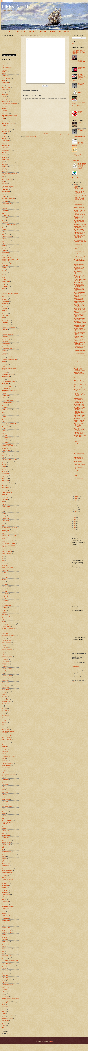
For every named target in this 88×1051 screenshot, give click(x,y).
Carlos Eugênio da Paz (6, 203)
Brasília (3, 181)
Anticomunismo (5, 121)
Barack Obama (5, 157)
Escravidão (4, 393)
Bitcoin (3, 168)
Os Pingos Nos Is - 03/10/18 (80, 418)
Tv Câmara (4, 993)
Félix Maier (4, 428)
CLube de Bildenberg (6, 240)
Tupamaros (4, 991)
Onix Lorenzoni (5, 784)
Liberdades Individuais (6, 643)
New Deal (4, 758)
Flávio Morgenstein (6, 440)
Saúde (3, 923)
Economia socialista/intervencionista (9, 359)
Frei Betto (4, 454)
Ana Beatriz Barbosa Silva (7, 111)
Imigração (4, 533)
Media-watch (4, 708)
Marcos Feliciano (5, 687)
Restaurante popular (6, 873)
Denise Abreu (4, 308)
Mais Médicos (5, 678)
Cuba (3, 290)
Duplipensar (4, 350)
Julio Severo (4, 610)
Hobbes (3, 513)
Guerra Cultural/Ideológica (7, 492)
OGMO (3, 777)
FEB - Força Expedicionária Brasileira (9, 423)
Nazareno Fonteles (6, 747)
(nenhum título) (76, 64)
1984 (3, 65)
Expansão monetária (6, 418)
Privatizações (4, 839)
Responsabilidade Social (7, 872)
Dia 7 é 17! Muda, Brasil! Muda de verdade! (79, 450)
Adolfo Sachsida (5, 82)
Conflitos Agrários (5, 252)
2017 (75, 514)
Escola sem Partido (6, 391)
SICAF (3, 936)
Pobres (3, 826)
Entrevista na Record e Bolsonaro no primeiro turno (79, 315)
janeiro (76, 511)
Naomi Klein (4, 746)
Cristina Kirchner (5, 283)
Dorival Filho (4, 345)
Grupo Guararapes (5, 487)
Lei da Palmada (5, 629)
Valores (3, 1004)
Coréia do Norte (5, 267)
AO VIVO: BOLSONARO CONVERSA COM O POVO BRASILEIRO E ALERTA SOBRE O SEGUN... (79, 100)
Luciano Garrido (5, 659)
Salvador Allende (5, 918)
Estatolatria (4, 407)
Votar (73, 665)
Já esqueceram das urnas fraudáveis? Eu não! (79, 402)
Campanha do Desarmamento (8, 192)
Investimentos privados (6, 553)
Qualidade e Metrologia (6, 851)
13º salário (4, 63)
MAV (3, 705)
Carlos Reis (4, 208)
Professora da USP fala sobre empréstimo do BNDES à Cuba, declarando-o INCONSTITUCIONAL (79, 59)
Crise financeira (5, 277)
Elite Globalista (5, 372)
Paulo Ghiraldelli (5, 801)
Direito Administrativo (6, 318)
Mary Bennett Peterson (6, 701)
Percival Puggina (5, 811)
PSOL (3, 847)
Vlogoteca (4, 1013)
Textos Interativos (5, 970)
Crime (3, 276)
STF (3, 953)
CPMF (3, 274)
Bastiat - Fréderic (5, 159)
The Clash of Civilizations (7, 972)
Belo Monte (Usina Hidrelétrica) (8, 162)
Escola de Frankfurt (6, 388)
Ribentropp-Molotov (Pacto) (7, 879)
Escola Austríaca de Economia (8, 386)
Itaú (3, 561)
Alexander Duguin (5, 98)
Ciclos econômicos (6, 234)
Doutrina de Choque (6, 346)
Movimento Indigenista (6, 737)
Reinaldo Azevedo (5, 861)
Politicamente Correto (6, 832)
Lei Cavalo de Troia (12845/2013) (8, 628)
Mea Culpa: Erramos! (80, 112)
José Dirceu (4, 598)
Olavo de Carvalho (5, 781)
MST (3, 744)
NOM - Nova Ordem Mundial (7, 763)
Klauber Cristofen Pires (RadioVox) (9, 623)
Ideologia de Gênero (6, 529)
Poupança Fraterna (6, 835)
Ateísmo (3, 143)
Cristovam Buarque (6, 286)
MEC (3, 706)
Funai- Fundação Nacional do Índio (9, 459)
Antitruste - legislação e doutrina (8, 123)
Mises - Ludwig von (6, 729)
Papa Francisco (5, 797)
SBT (3, 925)
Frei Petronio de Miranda (7, 455)
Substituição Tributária (6, 957)
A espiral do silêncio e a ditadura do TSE (79, 205)
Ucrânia (3, 994)
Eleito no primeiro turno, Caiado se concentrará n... (79, 221)
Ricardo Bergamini (5, 883)
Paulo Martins (5, 804)
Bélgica (3, 161)
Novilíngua (4, 768)
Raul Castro (4, 858)
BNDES (3, 176)
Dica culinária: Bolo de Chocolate (78, 136)
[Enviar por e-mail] (42, 86)
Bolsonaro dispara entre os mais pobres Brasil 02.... (79, 464)
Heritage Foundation (6, 506)
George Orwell (5, 471)
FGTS (3, 433)
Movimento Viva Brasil (6, 742)
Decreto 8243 (4, 299)
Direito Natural (5, 331)
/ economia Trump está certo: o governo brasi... (79, 421)
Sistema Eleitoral (5, 943)
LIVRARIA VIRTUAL (19, 32)
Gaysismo (4, 466)
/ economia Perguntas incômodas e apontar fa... (80, 337)
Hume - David (4, 522)
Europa (3, 414)
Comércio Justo (5, 247)
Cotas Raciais (5, 272)
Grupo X (3, 488)
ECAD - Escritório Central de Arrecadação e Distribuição (7, 355)
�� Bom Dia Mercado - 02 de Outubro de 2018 (79, 458)
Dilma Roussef (5, 315)
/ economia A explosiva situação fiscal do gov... (79, 302)
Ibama (3, 525)
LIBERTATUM (15, 6)
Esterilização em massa (7, 409)
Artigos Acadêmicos (6, 140)
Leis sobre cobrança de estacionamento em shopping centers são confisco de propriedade (82, 166)
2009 (75, 529)
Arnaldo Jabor (5, 136)
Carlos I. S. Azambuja (6, 206)
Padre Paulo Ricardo (6, 790)
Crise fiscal (4, 279)
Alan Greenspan (5, 91)
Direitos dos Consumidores (7, 334)
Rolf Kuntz (4, 899)
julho (76, 500)
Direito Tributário (5, 332)
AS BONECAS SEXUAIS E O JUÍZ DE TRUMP (79, 416)
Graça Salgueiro (5, 482)
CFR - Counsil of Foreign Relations (9, 224)
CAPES (3, 194)
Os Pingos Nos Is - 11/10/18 (80, 195)
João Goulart (4, 588)
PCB (3, 808)
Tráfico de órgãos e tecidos (7, 984)
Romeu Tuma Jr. (5, 901)
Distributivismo (5, 336)
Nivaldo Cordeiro (5, 761)
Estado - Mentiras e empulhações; (9, 400)
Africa (3, 85)
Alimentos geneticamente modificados (9, 103)
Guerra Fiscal (4, 494)
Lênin (3, 631)
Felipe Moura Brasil (6, 426)
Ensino (3, 379)
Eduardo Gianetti (5, 363)
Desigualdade (4, 310)
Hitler (3, 511)
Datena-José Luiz (5, 298)
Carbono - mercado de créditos (8, 199)
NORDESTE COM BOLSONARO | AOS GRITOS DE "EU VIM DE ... (80, 374)
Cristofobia (4, 284)
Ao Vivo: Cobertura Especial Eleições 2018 (80, 280)
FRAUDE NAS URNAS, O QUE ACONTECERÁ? (79, 230)
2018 (75, 184)
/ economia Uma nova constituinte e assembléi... (78, 446)
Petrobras (4, 815)
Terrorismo (4, 968)
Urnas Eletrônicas (5, 996)
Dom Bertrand (5, 341)
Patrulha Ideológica (6, 799)
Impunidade (4, 537)
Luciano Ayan (4, 657)
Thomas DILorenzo (6, 973)
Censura (3, 220)
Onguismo (4, 782)
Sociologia (4, 950)
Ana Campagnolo (5, 113)
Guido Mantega (5, 499)
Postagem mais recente (27, 134)
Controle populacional (6, 263)
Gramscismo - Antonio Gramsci (8, 483)
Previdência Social (5, 837)
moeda (3, 734)
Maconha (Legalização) (6, 677)
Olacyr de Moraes (5, 779)
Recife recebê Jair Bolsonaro (80, 366)
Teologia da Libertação (6, 963)
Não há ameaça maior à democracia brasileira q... (79, 350)
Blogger (51, 1041)
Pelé (3, 810)
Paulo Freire (4, 803)
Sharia (3, 934)
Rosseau (4, 911)
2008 (75, 531)
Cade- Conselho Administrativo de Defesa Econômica (9, 187)
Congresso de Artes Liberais (7, 254)
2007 (75, 532)
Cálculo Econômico (6, 191)
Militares (3, 724)
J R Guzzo (4, 568)
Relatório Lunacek (5, 865)
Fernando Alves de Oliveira (7, 432)
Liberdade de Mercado (6, 642)
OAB (3, 772)
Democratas (4, 306)
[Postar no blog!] (43, 86)
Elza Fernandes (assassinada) (8, 374)
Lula (3, 673)
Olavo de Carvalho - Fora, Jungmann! (79, 208)
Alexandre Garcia (5, 99)
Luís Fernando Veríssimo (7, 668)
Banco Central (5, 154)
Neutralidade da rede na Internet (8, 756)
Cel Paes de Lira (5, 215)
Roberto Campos (5, 889)
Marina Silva (4, 692)
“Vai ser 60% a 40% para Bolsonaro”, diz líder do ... (80, 214)
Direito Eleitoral (5, 329)
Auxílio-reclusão (5, 148)
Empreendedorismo (6, 376)
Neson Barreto (5, 754)
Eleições (4, 371)
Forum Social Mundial (6, 450)
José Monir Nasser (6, 603)
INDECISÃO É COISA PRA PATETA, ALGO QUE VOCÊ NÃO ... (79, 305)
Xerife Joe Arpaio (5, 1020)
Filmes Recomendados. (6, 437)
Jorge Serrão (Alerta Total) (7, 595)
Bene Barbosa (5, 166)
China (3, 233)
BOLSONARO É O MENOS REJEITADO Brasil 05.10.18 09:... (79, 343)
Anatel (3, 118)
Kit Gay (3, 621)
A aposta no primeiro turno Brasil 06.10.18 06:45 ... (79, 319)
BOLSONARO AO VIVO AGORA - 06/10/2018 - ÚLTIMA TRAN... (79, 285)
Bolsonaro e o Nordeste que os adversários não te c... (80, 356)
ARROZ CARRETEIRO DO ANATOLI (81, 124)
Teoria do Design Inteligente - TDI (8, 965)
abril (76, 505)
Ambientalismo (5, 110)
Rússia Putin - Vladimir (6, 915)
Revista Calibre (5, 875)
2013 (75, 521)
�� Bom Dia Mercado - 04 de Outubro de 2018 (79, 399)
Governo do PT (5, 478)
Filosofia (3, 439)
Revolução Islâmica (6, 877)
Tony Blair (4, 980)
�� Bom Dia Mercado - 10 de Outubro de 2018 (79, 233)
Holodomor (4, 515)
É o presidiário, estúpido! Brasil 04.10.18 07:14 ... (79, 405)
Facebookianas (5, 419)
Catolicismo (4, 212)
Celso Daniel (4, 217)
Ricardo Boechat (5, 885)
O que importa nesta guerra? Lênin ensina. (80, 296)
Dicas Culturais (5, 313)
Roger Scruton (5, 896)
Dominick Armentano (6, 343)
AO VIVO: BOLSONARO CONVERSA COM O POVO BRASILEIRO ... (79, 198)
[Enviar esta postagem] (40, 85)
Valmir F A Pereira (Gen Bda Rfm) (8, 1002)
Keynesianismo (5, 617)
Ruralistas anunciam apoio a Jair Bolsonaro (80, 436)
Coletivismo (4, 243)
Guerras (3, 495)
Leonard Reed (5, 633)
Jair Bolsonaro (5, 570)
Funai (3, 457)
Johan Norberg (5, 589)
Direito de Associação (6, 322)
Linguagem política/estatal (7, 649)
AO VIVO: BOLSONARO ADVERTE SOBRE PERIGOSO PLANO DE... (80, 192)
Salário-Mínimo (5, 916)
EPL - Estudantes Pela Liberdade (8, 381)
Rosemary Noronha (6, 909)
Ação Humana (5, 75)
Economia (4, 357)
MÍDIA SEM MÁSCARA (66, 32)
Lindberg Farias (5, 647)
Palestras (4, 794)
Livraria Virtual (5, 650)
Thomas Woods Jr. (6, 977)
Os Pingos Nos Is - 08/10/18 (80, 253)
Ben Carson (4, 164)
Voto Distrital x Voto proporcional (8, 1015)
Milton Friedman (5, 725)
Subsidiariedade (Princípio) (7, 955)
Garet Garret (4, 462)
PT (2, 849)
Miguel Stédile (5, 722)
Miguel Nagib (4, 720)
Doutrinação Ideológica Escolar (8, 348)
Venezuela (4, 1009)
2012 (75, 523)
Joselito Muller (5, 607)
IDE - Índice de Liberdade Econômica (9, 527)
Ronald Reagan (5, 902)
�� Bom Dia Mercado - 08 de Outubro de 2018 (79, 257)
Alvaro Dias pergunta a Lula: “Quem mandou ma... (80, 299)
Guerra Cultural (5, 490)
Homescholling (5, 516)
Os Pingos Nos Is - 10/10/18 (80, 224)
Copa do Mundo (5, 265)
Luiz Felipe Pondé (5, 670)
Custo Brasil (4, 291)
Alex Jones (4, 96)
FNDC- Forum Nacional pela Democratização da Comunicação (8, 445)
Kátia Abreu (4, 614)
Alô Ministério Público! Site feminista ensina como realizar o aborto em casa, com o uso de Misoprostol (78, 142)
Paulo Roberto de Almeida (7, 806)
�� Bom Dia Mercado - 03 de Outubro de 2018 (79, 433)
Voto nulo (4, 1016)
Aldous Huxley (5, 94)
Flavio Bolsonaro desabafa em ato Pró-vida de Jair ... (80, 493)
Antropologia (4, 125)
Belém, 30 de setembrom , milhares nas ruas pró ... (79, 481)
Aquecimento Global (6, 131)
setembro (77, 496)
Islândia (3, 560)
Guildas (3, 501)
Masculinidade (5, 703)
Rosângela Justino (5, 908)
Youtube (3, 1025)
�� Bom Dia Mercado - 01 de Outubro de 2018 (79, 478)
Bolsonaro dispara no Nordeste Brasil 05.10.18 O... (80, 329)
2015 (75, 517)
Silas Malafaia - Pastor (6, 937)
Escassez (4, 384)
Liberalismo (4, 638)
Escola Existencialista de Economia (9, 390)
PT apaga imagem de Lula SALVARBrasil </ (79, 211)
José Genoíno (5, 600)
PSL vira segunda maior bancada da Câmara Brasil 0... (79, 268)
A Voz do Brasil (5, 68)
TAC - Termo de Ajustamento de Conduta (10, 960)
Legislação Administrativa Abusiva (9, 624)
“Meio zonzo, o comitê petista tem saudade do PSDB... (79, 412)
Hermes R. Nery (5, 508)
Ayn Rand (4, 152)
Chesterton (4, 229)
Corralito (3, 269)
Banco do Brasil (5, 155)
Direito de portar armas (6, 324)
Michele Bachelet (5, 719)
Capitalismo (4, 196)
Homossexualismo (5, 518)
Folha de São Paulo (6, 447)
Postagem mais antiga (63, 134)
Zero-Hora (4, 1027)
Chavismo (4, 226)
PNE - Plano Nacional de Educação (9, 825)
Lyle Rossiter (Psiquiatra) (7, 675)
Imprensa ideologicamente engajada (9, 535)
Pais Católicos (5, 792)
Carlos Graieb (4, 205)
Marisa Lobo (4, 694)
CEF (3, 213)
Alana (3, 92)
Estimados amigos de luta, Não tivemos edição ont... (80, 241)
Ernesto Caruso (5, 383)
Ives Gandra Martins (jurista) (7, 567)
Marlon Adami (4, 696)
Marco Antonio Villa (6, 684)
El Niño (3, 366)
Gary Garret (4, 464)
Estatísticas (4, 405)
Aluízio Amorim (5, 104)
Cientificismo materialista (7, 236)
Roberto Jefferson (5, 890)
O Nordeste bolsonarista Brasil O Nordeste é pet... (80, 265)
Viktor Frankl (4, 1011)
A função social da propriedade (78, 177)
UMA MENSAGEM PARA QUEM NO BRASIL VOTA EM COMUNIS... (80, 236)
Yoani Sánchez (5, 1023)
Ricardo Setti (4, 887)
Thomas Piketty (5, 975)
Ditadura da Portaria (6, 338)
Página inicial (45, 134)
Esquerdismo (4, 397)
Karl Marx (4, 612)
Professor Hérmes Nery (6, 840)
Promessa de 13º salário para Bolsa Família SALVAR (79, 217)
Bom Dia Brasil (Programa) (7, 179)
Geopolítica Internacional (7, 469)
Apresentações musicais (7, 129)
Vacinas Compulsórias (6, 1001)
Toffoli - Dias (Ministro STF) (7, 979)
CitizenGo (4, 238)
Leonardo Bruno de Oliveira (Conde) (9, 635)
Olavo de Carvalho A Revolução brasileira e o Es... (79, 467)
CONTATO (7, 32)
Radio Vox (4, 856)
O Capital (4, 770)
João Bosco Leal (5, 586)
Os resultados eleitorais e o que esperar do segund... (79, 251)
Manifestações (5, 680)
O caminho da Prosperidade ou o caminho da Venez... (80, 387)
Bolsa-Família (5, 177)
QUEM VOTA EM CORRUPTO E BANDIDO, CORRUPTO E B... (79, 473)
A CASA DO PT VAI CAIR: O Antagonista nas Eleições (79, 408)
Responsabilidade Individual (7, 870)
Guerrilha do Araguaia (6, 497)
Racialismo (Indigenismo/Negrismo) (9, 854)
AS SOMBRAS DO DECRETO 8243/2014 (81, 91)
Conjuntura (4, 255)
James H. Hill (4, 572)
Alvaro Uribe (4, 106)
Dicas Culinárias (5, 311)
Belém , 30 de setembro (79, 487)
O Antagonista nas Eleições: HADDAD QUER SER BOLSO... (80, 188)
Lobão (3, 654)
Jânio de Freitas (5, 577)
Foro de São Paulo (5, 448)
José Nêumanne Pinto (6, 605)
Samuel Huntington (6, 920)
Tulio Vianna (4, 989)
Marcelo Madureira (5, 682)
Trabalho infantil (5, 982)
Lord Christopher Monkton (7, 656)
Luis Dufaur (4, 666)
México (3, 717)
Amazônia (4, 108)
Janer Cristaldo (5, 575)
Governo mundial (5, 480)
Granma (3, 485)
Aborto (3, 73)
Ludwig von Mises (5, 661)
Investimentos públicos (6, 555)
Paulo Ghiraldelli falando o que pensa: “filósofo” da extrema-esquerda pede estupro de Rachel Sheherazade (79, 52)
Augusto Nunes (5, 147)
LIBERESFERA (33, 32)
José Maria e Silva (5, 602)
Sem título (76, 254)
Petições (4, 813)
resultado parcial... (76, 666)
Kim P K (3, 619)
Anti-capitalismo (5, 119)
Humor (3, 523)
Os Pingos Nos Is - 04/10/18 (80, 361)
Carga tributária (5, 201)
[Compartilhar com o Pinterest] (47, 86)
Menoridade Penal (5, 710)
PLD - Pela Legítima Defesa (7, 820)
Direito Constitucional (6, 320)
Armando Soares (5, 134)
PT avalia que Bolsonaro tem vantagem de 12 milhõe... (79, 381)
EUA (3, 412)
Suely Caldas (4, 958)
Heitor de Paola (5, 504)
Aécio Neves (4, 84)
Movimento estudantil (6, 735)
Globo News (4, 476)
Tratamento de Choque (6, 987)
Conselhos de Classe (6, 257)
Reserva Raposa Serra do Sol (8, 868)
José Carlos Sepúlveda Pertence (8, 596)
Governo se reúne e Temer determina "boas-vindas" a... (79, 390)
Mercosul (4, 713)
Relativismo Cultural (6, 863)
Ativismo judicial (5, 145)
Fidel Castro (4, 435)
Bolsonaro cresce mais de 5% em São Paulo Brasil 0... (79, 440)
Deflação (4, 305)
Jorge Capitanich (5, 593)
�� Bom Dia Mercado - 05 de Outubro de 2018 (79, 347)
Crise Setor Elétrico (6, 281)
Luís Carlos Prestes (6, 664)
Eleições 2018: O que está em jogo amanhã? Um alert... (79, 289)
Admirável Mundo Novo (6, 78)
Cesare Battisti (5, 222)
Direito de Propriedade (6, 325)
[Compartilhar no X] (45, 86)
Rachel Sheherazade (6, 853)
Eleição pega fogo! (78, 461)
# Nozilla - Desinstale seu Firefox (8, 62)
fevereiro (76, 509)
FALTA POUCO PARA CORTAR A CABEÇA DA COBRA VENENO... (79, 260)
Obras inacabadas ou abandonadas (9, 774)
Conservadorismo (5, 262)
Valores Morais (5, 1006)
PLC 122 (4, 818)
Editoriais (4, 361)
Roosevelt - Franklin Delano (7, 906)
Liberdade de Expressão (7, 640)
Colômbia (4, 245)
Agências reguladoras (6, 87)
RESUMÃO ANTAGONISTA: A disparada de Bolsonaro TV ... (80, 322)
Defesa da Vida (5, 303)
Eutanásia (4, 416)
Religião (3, 866)
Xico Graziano (5, 1022)
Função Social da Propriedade (8, 461)
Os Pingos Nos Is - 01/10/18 (80, 470)
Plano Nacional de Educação (8, 817)
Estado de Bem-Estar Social (7, 402)
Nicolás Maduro (5, 760)
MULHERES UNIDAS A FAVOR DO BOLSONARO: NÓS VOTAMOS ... (79, 425)
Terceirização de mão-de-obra (8, 966)
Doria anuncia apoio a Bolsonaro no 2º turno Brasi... (79, 272)
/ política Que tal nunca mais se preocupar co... (80, 227)
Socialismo (4, 946)
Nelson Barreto (5, 749)
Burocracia (4, 184)
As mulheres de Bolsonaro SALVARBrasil (79, 340)
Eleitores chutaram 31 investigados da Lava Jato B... (80, 247)
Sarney (3, 922)
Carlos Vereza (5, 210)
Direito (3, 317)
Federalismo (4, 425)
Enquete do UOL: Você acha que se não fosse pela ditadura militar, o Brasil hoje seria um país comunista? (79, 107)
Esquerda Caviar (5, 395)
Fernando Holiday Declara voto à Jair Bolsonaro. (79, 326)
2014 (75, 519)
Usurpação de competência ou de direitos (10, 998)
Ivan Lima (4, 563)
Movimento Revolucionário (7, 740)
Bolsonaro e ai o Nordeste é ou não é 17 (79, 378)
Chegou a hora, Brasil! (78, 282)
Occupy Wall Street (6, 775)
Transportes (4, 986)
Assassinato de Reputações (7, 141)
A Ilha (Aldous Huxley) (6, 67)
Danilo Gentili (4, 296)
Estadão (3, 398)
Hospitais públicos (5, 520)
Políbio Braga (4, 828)
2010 (75, 527)
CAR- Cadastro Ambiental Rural (8, 198)
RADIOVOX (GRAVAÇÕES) (48, 32)
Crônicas (4, 288)
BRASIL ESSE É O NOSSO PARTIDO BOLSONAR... (80, 312)
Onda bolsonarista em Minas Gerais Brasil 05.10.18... (80, 353)
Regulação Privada (6, 860)
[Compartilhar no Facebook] (46, 86)
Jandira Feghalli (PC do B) (7, 574)
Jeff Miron (4, 581)
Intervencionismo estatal (7, 551)
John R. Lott (4, 591)
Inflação (3, 541)
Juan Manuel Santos (6, 609)
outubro (76, 186)
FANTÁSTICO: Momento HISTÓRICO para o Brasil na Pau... (80, 490)
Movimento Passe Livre (6, 739)
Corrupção (4, 270)
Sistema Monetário (6, 944)
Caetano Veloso (5, 189)
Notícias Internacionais (6, 765)
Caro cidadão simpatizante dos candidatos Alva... (79, 454)
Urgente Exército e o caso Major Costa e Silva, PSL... (79, 333)
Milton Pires (4, 727)
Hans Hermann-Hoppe (6, 502)
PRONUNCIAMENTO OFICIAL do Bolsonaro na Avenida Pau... (80, 484)
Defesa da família (5, 301)
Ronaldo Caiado (5, 904)
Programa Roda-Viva (6, 844)
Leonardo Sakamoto (6, 636)
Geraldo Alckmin (5, 473)
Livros (3, 652)
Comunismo (4, 250)
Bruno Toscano (5, 183)
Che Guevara (4, 227)
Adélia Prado (4, 77)
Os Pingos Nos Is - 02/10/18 (80, 443)
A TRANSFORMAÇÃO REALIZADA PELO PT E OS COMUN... (80, 394)
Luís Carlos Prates (5, 663)
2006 (75, 534)
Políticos (4, 833)
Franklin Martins (5, 452)
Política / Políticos (5, 830)
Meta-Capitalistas (5, 715)
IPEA (3, 558)
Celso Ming (4, 219)
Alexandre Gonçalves (6, 101)
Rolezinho (4, 897)
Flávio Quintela (5, 442)
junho (76, 502)
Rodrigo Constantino (6, 894)
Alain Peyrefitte (5, 89)
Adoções (4, 80)
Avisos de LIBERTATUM (7, 150)
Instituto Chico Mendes (6, 548)
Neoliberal (4, 753)
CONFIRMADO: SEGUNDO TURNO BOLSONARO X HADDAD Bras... (79, 276)
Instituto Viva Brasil (6, 549)
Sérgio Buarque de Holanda (7, 932)
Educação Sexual (5, 364)
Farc (3, 421)
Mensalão (4, 712)
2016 (75, 515)
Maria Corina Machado (6, 691)
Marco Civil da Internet (6, 685)
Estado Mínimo (5, 404)
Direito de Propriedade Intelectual (8, 327)
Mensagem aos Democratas (81, 172)
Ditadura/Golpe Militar (6, 339)
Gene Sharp (4, 468)
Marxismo (4, 698)
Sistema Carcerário (6, 941)
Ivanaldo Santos (5, 565)
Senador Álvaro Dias (6, 929)
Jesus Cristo (4, 584)
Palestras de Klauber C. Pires (8, 796)
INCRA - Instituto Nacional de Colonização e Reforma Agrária (8, 539)
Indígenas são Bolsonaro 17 (80, 384)
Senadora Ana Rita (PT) (6, 930)
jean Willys (4, 579)
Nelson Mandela (5, 751)
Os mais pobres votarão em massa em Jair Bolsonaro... (79, 363)
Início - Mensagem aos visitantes (8, 543)
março (76, 507)
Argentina (4, 133)
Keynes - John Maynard (7, 616)
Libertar (3, 645)
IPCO (3, 556)
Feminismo (4, 430)
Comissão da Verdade (6, 248)
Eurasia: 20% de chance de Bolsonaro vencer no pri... (80, 309)
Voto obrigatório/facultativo (7, 1018)
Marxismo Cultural (5, 699)
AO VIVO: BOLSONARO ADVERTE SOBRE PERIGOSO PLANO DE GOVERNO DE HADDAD (79, 77)
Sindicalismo (4, 939)
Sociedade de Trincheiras (7, 948)
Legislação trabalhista (6, 626)
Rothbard (4, 913)
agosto (76, 498)
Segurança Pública (6, 927)
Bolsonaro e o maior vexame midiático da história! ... (80, 358)
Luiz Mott (4, 671)
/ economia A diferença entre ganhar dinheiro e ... (80, 202)
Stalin (3, 951)
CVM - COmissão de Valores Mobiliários (10, 293)
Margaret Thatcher (5, 689)
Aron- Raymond (5, 138)
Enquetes (4, 377)
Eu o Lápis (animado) (6, 411)
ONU (3, 786)
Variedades (4, 1008)
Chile (3, 231)
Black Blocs (4, 171)
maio (76, 504)
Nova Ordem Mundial (6, 767)
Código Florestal (5, 241)
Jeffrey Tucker (5, 582)
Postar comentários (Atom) (30, 136)
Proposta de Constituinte (7, 846)
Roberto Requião (5, 892)
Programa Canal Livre (6, 842)
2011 (75, 525)
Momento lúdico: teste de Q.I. (81, 84)
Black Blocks (4, 169)
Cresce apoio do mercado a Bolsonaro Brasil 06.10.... (80, 293)
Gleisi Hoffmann (5, 475)
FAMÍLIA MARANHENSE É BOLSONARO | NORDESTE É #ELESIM (79, 369)
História (3, 509)
